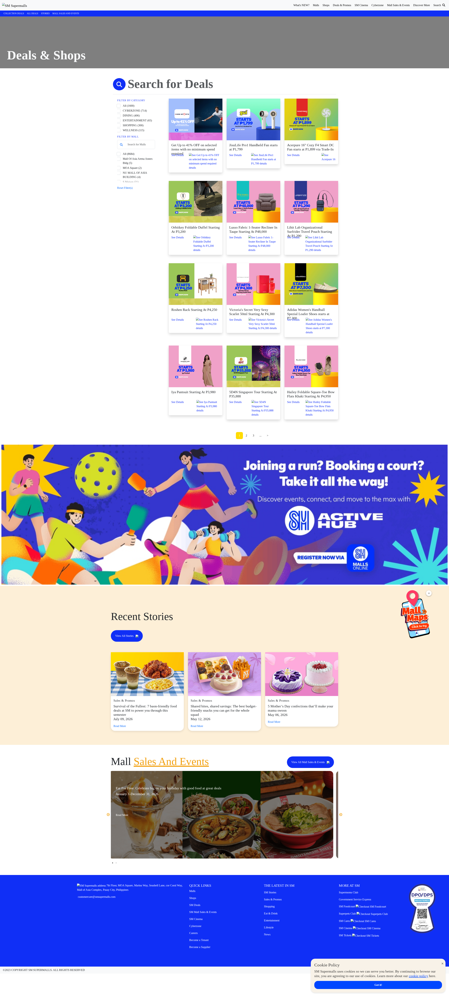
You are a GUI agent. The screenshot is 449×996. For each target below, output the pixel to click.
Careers (193, 933)
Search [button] (437, 5)
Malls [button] (316, 5)
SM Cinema (196, 919)
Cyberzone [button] (377, 5)
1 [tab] (112, 863)
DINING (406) (131, 115)
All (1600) (128, 105)
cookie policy (418, 976)
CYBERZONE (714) (135, 110)
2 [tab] (116, 863)
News (267, 934)
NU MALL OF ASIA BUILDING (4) (135, 174)
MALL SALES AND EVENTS (65, 13)
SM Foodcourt (347, 906)
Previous (108, 814)
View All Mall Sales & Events (308, 762)
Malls (192, 891)
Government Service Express (355, 899)
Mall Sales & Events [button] (398, 5)
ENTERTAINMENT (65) (137, 120)
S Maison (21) (131, 181)
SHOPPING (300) (133, 125)
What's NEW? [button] (301, 5)
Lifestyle (269, 927)
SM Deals (194, 905)
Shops (192, 898)
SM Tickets (345, 935)
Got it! (378, 984)
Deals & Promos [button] (342, 5)
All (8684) (128, 153)
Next (341, 814)
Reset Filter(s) (125, 187)
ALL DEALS (32, 13)
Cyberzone (195, 926)
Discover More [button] (421, 5)
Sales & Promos (273, 899)
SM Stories (270, 892)
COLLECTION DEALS (14, 13)
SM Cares (345, 920)
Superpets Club (348, 913)
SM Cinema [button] (361, 5)
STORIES (45, 13)
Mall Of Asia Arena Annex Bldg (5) (138, 160)
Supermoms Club (348, 892)
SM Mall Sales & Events (203, 912)
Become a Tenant (199, 940)
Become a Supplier (199, 947)
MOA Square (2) (132, 167)
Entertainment (271, 920)
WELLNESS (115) (133, 130)
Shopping (269, 906)
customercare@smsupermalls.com (96, 896)
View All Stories (124, 635)
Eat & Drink (271, 913)
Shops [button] (326, 5)
